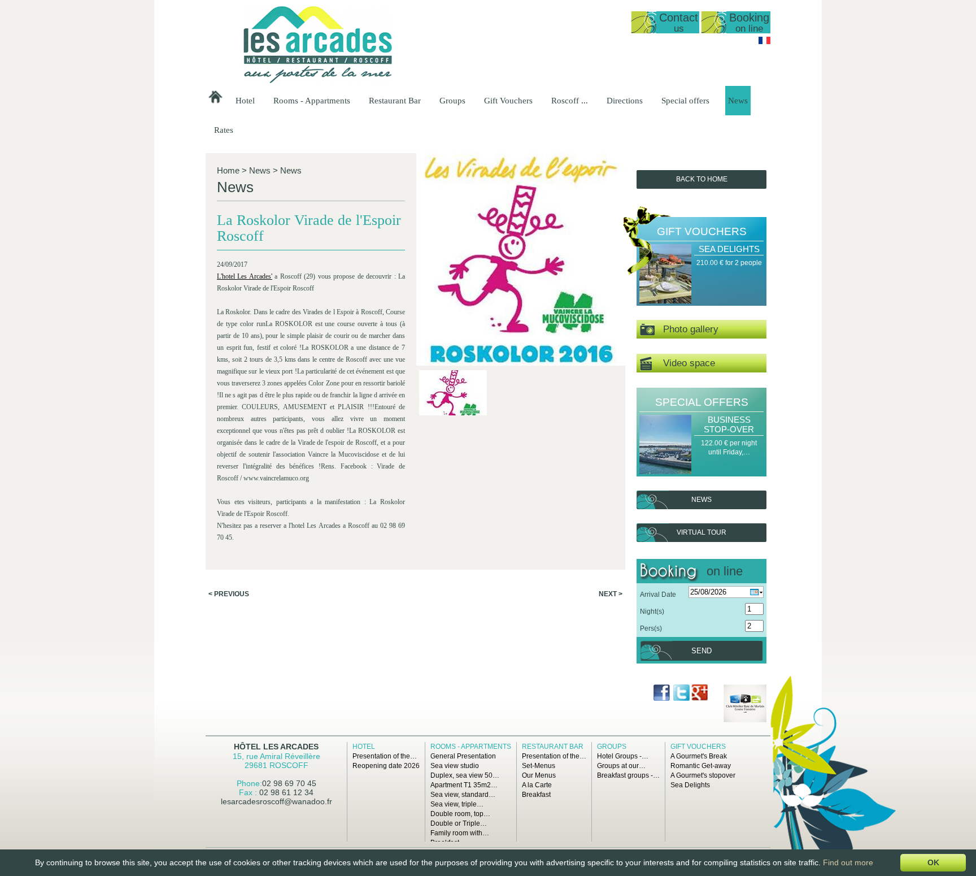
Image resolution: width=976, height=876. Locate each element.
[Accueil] (317, 81)
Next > (610, 594)
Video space (683, 363)
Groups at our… (621, 766)
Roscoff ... (569, 100)
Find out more (848, 862)
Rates (223, 130)
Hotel (245, 100)
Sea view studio (454, 766)
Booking (749, 22)
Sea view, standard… (462, 795)
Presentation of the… (384, 756)
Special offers (685, 100)
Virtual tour (701, 532)
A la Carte (537, 785)
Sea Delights (729, 249)
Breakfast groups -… (628, 775)
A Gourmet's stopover (702, 775)
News (738, 100)
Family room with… (459, 833)
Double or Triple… (458, 823)
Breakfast (536, 795)
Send (701, 651)
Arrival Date (658, 595)
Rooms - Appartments (311, 100)
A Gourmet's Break (698, 756)
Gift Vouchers (508, 100)
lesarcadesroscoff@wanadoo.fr (276, 801)
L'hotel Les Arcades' (244, 276)
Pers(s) (651, 628)
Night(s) (652, 611)
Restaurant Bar (395, 100)
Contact (678, 22)
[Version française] (764, 42)
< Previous (228, 594)
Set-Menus (538, 766)
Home (228, 170)
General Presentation (463, 756)
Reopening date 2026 (386, 766)
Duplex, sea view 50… (464, 775)
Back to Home (701, 179)
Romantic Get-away (700, 766)
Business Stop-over (729, 424)
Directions (625, 100)
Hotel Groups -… (622, 756)
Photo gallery (686, 329)
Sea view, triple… (456, 804)
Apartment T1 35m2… (464, 785)
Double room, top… (460, 814)
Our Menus (539, 775)
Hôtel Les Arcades (276, 746)
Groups (452, 100)
